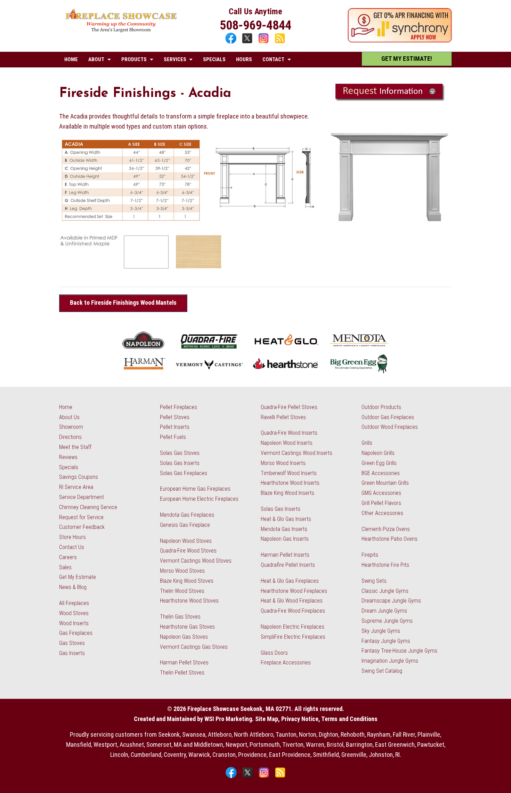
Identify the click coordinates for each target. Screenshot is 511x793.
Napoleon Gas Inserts (285, 539)
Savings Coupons (78, 477)
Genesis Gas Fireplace (185, 525)
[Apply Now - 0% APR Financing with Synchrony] (400, 40)
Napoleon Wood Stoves (186, 541)
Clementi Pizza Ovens (386, 529)
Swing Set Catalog (382, 671)
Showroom (71, 427)
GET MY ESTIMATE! (406, 58)
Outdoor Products (381, 407)
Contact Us (71, 547)
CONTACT (273, 59)
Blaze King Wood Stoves (186, 581)
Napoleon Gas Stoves (184, 636)
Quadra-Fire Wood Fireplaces (293, 610)
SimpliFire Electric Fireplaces (293, 636)
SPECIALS (214, 59)
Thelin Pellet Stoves (182, 672)
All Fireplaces (74, 603)
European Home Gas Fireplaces (195, 488)
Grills (367, 443)
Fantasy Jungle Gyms (386, 641)
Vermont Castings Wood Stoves (196, 560)
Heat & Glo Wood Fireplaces (292, 600)
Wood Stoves (74, 613)
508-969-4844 (255, 25)
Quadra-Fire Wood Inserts (289, 433)
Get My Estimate (77, 577)
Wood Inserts (74, 623)
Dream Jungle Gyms (384, 610)
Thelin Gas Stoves (180, 616)
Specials (68, 467)
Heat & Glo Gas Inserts (286, 519)
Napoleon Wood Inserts (287, 443)
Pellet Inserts (174, 427)
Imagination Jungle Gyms (390, 660)
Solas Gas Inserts (180, 463)
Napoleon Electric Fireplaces (292, 626)
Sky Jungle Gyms (381, 631)
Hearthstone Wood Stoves (189, 600)
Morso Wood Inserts (283, 463)
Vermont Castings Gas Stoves (194, 647)
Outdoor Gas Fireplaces (388, 417)
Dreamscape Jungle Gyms (391, 600)
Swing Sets (374, 581)
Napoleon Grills (378, 453)
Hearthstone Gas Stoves (187, 626)
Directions (70, 437)
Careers (68, 557)
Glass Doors (274, 652)
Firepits (370, 554)
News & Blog (73, 587)
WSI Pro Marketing (228, 718)
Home (65, 407)
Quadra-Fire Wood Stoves (188, 550)
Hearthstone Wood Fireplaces (294, 591)
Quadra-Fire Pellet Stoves (289, 407)
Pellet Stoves (174, 417)
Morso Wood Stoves (182, 570)
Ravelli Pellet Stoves (283, 417)
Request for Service (81, 517)
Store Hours (72, 537)
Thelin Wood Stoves (182, 591)
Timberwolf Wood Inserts (289, 473)
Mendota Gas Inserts (284, 529)
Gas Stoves (72, 643)
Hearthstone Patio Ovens (389, 539)
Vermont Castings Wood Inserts (296, 453)
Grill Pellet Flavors (381, 503)
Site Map (266, 718)
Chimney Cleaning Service (88, 507)
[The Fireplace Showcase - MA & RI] (121, 30)
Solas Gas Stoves (180, 453)
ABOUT (96, 59)
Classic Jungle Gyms (385, 591)
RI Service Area (76, 487)
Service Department (81, 497)
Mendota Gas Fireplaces (187, 515)
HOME (71, 59)
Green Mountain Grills (385, 483)
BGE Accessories (381, 473)
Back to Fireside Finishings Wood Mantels (123, 302)
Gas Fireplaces (75, 633)
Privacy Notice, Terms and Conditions (329, 718)
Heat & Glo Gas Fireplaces (290, 581)
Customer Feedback (82, 527)
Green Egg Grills (379, 463)
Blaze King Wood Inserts (287, 493)
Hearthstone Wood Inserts (290, 483)
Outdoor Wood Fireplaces (390, 427)
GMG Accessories (381, 493)
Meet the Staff (75, 447)
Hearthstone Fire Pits (385, 565)
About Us (69, 417)
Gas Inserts (72, 653)
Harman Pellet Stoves (184, 662)
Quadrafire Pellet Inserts (288, 565)
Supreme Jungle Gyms (387, 621)
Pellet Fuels (173, 437)
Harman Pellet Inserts (285, 554)
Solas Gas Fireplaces (183, 473)
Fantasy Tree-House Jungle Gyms (399, 650)
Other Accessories (382, 513)
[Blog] (279, 42)
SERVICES (175, 59)
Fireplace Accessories (286, 662)
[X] (248, 42)
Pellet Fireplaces (178, 407)
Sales (65, 567)
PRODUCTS (134, 59)
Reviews (68, 457)
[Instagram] (264, 42)
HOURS (244, 59)
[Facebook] (231, 42)
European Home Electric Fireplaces (199, 499)
